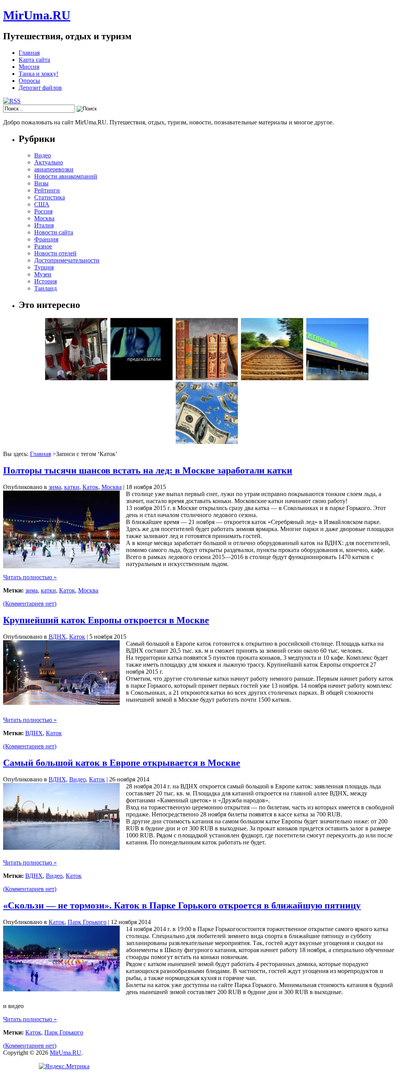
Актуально (48, 162)
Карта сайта (34, 59)
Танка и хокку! (38, 73)
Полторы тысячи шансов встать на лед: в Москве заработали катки (147, 470)
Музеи (42, 274)
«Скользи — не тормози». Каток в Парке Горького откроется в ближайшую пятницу (182, 905)
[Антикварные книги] (207, 378)
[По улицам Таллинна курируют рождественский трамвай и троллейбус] (76, 378)
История (45, 281)
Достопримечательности (67, 260)
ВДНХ (57, 636)
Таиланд (45, 288)
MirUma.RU (36, 15)
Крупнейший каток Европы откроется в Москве (106, 620)
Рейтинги (47, 190)
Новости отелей (55, 253)
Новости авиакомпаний (65, 176)
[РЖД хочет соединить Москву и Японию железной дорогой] (272, 378)
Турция (44, 267)
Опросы (29, 80)
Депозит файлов (40, 87)
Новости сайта (53, 232)
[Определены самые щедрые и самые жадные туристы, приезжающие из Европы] (207, 442)
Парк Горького (87, 922)
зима (55, 487)
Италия (44, 225)
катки (71, 487)
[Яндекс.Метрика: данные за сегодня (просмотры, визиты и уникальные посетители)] (64, 1066)
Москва (44, 218)
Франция (46, 239)
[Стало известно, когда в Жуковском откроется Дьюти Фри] (337, 378)
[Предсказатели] (141, 378)
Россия (43, 211)
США (41, 204)
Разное (43, 246)
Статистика (49, 197)
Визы (41, 183)
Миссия (29, 66)
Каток (90, 487)
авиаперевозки (53, 169)
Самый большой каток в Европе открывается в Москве (121, 763)
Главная (29, 52)
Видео (42, 155)
